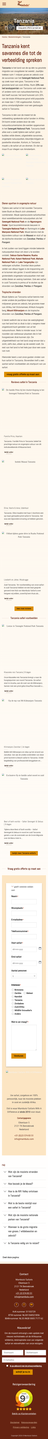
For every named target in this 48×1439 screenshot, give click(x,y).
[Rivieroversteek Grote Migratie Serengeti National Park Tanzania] (36, 164)
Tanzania (18, 1000)
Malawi (29, 993)
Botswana (19, 990)
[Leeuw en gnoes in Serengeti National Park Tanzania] (12, 188)
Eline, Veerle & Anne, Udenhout (16, 508)
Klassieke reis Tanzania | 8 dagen (17, 672)
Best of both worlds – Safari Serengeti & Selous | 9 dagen (23, 823)
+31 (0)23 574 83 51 (24, 1135)
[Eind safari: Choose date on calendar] (40, 962)
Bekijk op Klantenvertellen (24, 1413)
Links (33, 1427)
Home (4, 37)
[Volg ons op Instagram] (24, 1305)
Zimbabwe (19, 1003)
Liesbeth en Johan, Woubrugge (16, 579)
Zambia (18, 993)
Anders (18, 1014)
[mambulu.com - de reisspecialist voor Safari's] (24, 4)
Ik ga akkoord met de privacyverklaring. (26, 1366)
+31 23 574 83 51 (24, 1293)
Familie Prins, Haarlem (13, 436)
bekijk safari (8, 452)
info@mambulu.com (24, 1139)
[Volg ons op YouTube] (31, 1305)
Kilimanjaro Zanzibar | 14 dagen (16, 746)
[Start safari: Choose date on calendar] (40, 948)
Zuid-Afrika (19, 1007)
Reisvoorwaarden (29, 1422)
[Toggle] (5, 1172)
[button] (4, 4)
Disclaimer (15, 1422)
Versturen (18, 1056)
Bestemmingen (15, 37)
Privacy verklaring (21, 1427)
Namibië (18, 996)
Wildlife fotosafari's (23, 1010)
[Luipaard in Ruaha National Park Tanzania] (12, 164)
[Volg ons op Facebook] (16, 1305)
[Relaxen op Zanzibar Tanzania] (36, 188)
